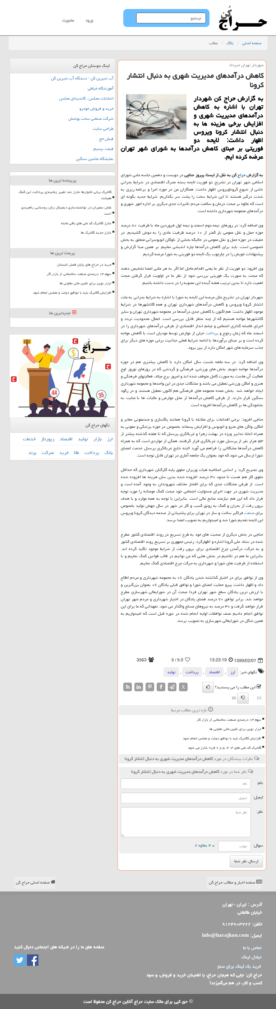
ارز (232, 672)
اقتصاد (214, 672)
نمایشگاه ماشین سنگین (95, 159)
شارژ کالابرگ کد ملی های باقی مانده (86, 223)
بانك (109, 452)
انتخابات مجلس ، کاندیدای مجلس (86, 98)
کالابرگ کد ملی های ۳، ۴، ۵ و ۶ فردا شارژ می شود (224, 747)
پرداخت (212, 333)
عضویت (68, 20)
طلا (76, 452)
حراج (241, 175)
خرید (64, 452)
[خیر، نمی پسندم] (243, 698)
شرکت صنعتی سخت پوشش (91, 118)
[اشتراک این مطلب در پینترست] (150, 687)
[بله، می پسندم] (208, 687)
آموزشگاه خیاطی (101, 88)
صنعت (249, 513)
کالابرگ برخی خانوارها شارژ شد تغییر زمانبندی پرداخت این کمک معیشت (65, 195)
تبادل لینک (251, 957)
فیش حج (106, 138)
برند (32, 452)
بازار (97, 439)
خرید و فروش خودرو (96, 108)
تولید (171, 672)
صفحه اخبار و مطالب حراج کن (232, 882)
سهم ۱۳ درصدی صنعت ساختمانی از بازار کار (229, 719)
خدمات (29, 439)
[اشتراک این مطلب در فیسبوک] (161, 687)
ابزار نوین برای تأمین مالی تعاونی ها (235, 729)
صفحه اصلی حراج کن (33, 882)
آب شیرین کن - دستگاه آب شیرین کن (82, 78)
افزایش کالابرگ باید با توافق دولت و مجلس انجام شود (222, 738)
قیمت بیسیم (103, 149)
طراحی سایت (103, 128)
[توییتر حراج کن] (20, 960)
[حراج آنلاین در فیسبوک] (32, 960)
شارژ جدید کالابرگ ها (96, 232)
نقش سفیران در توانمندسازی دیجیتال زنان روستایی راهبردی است (66, 210)
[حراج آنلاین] (243, 9)
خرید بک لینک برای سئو (239, 966)
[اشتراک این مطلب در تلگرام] (172, 687)
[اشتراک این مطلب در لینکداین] (139, 687)
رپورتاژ (47, 439)
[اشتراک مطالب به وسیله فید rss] (128, 687)
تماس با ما (252, 947)
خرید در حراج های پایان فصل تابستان (84, 264)
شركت (48, 452)
